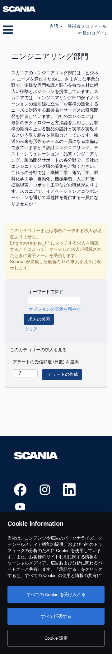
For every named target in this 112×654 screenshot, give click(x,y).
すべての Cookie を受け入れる (55, 594)
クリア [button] (31, 329)
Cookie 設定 (56, 638)
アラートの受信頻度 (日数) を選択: (46, 362)
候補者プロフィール (87, 26)
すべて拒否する (56, 616)
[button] (18, 30)
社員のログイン (93, 33)
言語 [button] (54, 26)
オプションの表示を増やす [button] (55, 309)
